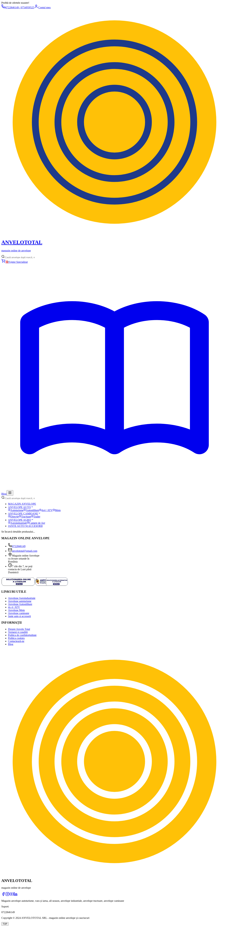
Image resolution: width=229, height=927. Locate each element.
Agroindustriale (18, 523)
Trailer (36, 516)
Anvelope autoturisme (19, 601)
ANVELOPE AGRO (19, 519)
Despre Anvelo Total (19, 629)
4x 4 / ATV (14, 607)
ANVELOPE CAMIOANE (23, 513)
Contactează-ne (16, 641)
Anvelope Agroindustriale (21, 598)
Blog (10, 644)
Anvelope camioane (18, 613)
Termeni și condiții (18, 632)
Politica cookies (16, 638)
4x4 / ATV (47, 510)
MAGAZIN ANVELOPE (22, 503)
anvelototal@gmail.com (24, 550)
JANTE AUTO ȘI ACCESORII (25, 526)
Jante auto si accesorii (19, 616)
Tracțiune (26, 516)
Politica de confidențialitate (22, 635)
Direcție (14, 516)
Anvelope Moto (16, 610)
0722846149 (18, 546)
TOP (5, 924)
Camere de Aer (37, 523)
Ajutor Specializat (16, 262)
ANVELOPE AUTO (19, 507)
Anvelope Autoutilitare (20, 604)
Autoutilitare (32, 510)
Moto (58, 510)
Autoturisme (16, 510)
